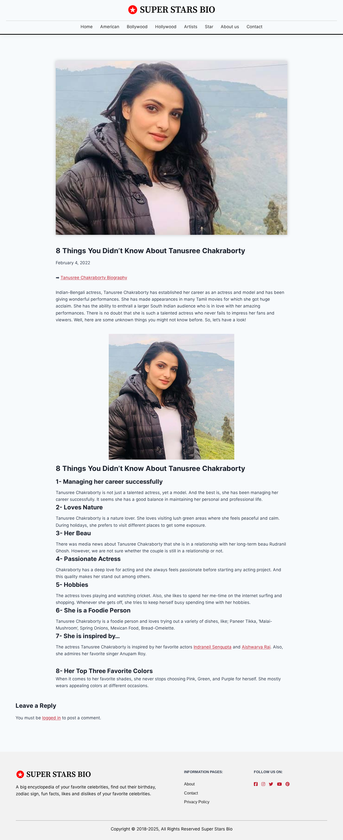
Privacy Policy (196, 802)
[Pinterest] (288, 784)
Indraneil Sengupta (213, 646)
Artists (190, 26)
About (189, 784)
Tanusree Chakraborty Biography (94, 277)
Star (209, 26)
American (109, 26)
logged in (51, 717)
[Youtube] (280, 784)
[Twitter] (272, 784)
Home (87, 26)
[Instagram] (264, 784)
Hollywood (166, 26)
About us (230, 26)
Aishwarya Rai (256, 646)
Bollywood (137, 26)
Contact (254, 26)
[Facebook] (257, 784)
